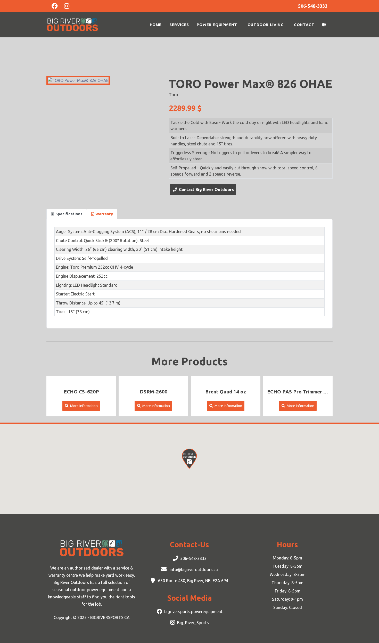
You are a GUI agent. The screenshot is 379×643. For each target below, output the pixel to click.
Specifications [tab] (69, 214)
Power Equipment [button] (217, 24)
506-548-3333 (193, 558)
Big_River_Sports (193, 622)
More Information (83, 406)
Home (156, 24)
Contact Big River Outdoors (205, 189)
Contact (304, 24)
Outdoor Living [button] (266, 24)
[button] (325, 24)
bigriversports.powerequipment (193, 611)
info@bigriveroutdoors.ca (193, 569)
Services (179, 24)
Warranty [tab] (104, 214)
